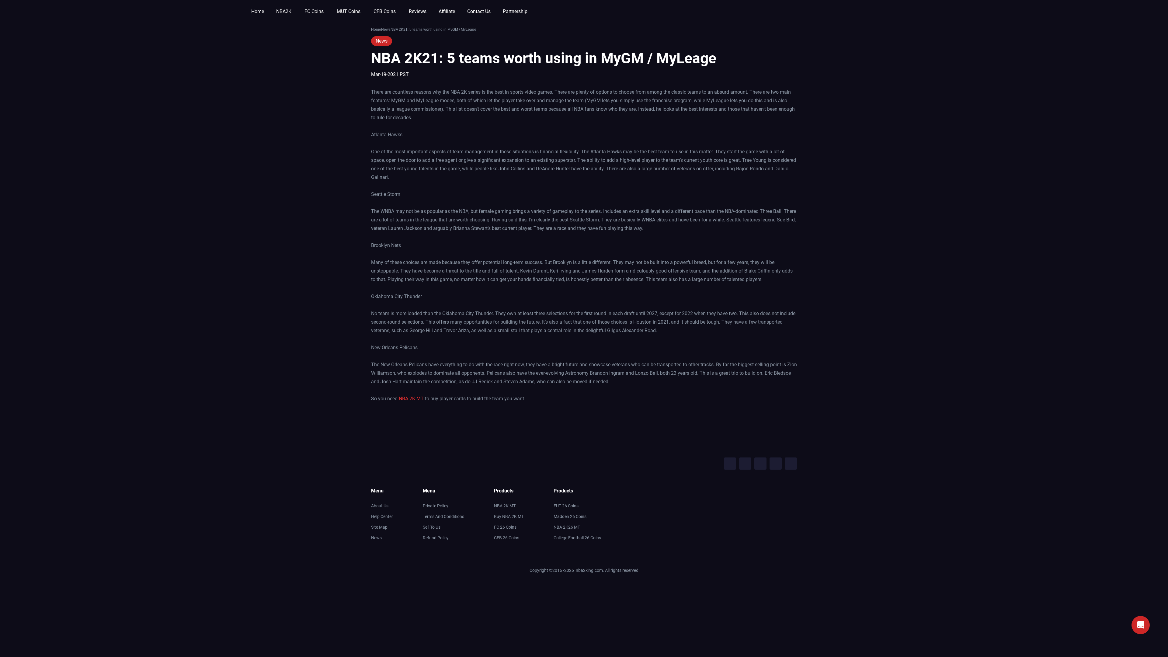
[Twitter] (745, 463)
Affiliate (447, 11)
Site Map (379, 527)
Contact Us (479, 11)
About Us (379, 505)
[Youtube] (760, 463)
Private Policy (435, 505)
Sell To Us (431, 527)
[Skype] (776, 463)
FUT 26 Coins (566, 505)
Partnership (515, 11)
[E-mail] (791, 463)
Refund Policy (436, 537)
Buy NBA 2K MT (509, 516)
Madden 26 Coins (570, 516)
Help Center (382, 516)
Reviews (417, 11)
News (382, 41)
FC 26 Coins (505, 527)
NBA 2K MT (411, 398)
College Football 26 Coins (577, 537)
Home (257, 11)
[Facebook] (730, 463)
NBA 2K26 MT (567, 527)
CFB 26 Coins (506, 537)
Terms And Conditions (443, 516)
